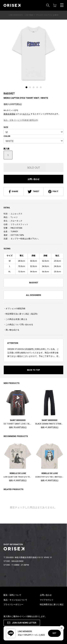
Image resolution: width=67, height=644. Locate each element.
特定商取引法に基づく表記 (51, 604)
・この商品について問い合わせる (18, 324)
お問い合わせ (33, 179)
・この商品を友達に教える (15, 319)
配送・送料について (12, 595)
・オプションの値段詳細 (14, 308)
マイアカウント (47, 600)
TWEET (35, 191)
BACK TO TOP (33, 370)
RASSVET (9, 93)
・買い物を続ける (11, 330)
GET (54, 633)
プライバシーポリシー (13, 604)
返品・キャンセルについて (15, 600)
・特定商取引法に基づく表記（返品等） (21, 314)
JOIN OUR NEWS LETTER (24, 623)
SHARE (14, 191)
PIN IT (54, 191)
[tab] (27, 88)
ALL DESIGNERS (33, 295)
